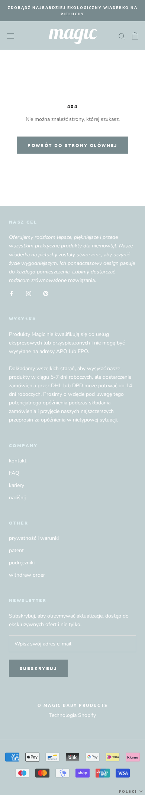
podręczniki (22, 562)
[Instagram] (28, 293)
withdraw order (27, 574)
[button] (131, 791)
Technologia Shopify (72, 715)
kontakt (17, 460)
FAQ (14, 473)
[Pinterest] (45, 293)
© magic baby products (72, 705)
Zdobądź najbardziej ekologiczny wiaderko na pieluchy (73, 10)
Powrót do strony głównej (72, 145)
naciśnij (17, 497)
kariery (16, 485)
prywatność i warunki (34, 538)
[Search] (122, 36)
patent (16, 550)
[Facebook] (11, 293)
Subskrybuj (38, 668)
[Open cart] (135, 35)
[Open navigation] (10, 35)
